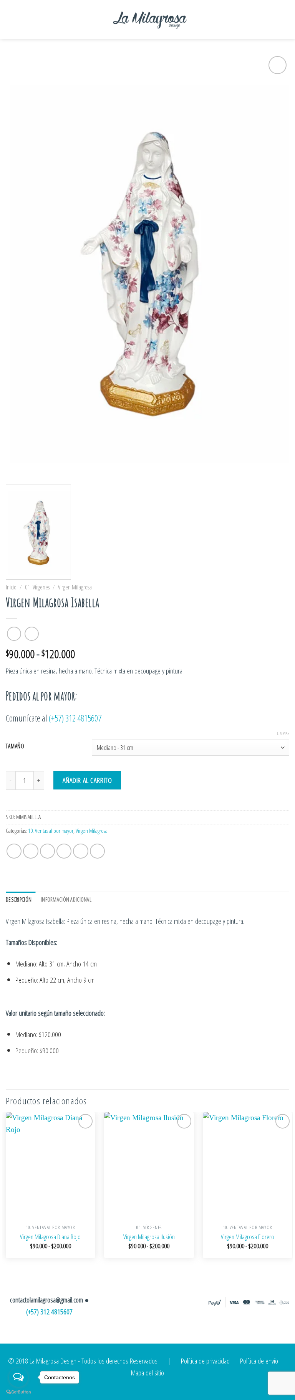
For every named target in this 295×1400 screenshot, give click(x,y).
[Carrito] (267, 19)
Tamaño (15, 746)
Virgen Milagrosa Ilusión (149, 1237)
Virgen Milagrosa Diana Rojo (50, 1237)
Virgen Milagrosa (75, 587)
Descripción (18, 899)
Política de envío (259, 1360)
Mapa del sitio (147, 1372)
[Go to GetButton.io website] (18, 1392)
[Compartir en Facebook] (30, 851)
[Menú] (19, 20)
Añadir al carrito (87, 780)
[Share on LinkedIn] (97, 851)
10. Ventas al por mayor (50, 831)
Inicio (11, 587)
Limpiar (283, 733)
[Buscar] (284, 19)
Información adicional (66, 899)
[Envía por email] (64, 851)
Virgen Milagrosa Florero (247, 1237)
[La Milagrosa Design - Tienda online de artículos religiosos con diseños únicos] (150, 19)
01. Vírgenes (37, 587)
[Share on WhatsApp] (14, 851)
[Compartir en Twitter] (47, 851)
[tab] (20, 900)
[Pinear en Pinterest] (80, 851)
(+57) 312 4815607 (75, 718)
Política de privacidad (205, 1360)
